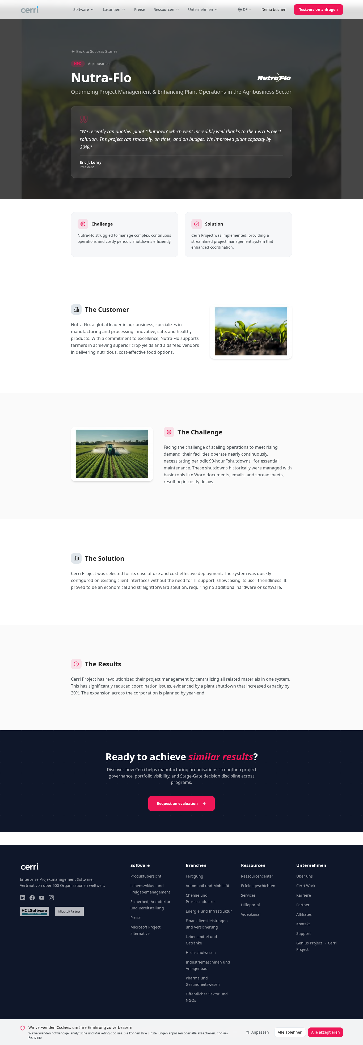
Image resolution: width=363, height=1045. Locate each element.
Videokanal (250, 914)
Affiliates (304, 914)
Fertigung (194, 876)
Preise (139, 9)
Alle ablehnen (290, 1032)
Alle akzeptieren (325, 1032)
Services (248, 895)
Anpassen (260, 1032)
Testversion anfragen (318, 9)
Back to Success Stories (96, 51)
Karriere (303, 895)
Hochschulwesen (201, 952)
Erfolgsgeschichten (258, 885)
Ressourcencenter (257, 876)
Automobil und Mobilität (207, 885)
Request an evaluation (177, 803)
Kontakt (303, 923)
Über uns (304, 876)
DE (245, 9)
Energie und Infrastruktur (209, 911)
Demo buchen (273, 9)
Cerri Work (305, 885)
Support (303, 933)
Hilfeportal (250, 904)
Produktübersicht (145, 876)
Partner (303, 904)
